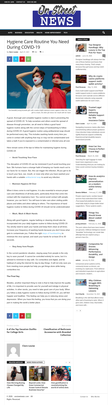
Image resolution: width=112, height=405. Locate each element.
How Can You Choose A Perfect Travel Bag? (97, 149)
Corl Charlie (80, 294)
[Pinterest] (22, 59)
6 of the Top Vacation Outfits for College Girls (21, 330)
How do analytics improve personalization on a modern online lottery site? (97, 182)
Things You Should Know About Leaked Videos (95, 216)
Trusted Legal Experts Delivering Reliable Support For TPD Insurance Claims (96, 114)
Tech (65, 33)
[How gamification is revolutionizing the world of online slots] (61, 373)
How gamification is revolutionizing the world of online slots (59, 385)
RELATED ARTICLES (16, 362)
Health (39, 33)
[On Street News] (56, 16)
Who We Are (31, 2)
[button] (104, 33)
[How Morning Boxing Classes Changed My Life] (17, 373)
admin (78, 56)
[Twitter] (16, 59)
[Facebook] (9, 59)
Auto (10, 33)
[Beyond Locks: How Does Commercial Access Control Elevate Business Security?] (39, 373)
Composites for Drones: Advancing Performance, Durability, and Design (96, 250)
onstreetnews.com (21, 396)
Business (18, 33)
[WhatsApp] (28, 59)
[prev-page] (66, 362)
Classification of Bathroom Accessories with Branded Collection (57, 332)
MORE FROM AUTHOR (35, 362)
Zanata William (81, 192)
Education (29, 33)
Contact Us (20, 2)
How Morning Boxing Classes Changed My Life (16, 385)
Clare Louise (13, 52)
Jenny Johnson (81, 224)
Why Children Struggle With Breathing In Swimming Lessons (95, 285)
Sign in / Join (9, 2)
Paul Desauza (81, 87)
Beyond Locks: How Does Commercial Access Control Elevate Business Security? (38, 386)
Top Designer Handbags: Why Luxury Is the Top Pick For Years (97, 48)
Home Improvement (53, 33)
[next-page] (69, 362)
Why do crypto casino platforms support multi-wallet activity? (96, 80)
